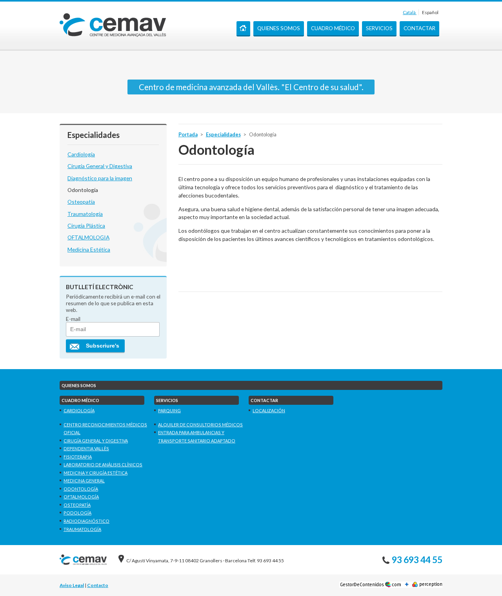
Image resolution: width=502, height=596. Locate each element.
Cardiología (81, 154)
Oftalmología (81, 496)
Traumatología (85, 213)
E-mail (73, 318)
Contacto (97, 585)
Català (410, 12)
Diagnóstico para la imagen (99, 178)
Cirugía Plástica (86, 225)
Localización (269, 410)
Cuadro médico (333, 28)
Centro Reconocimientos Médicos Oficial (105, 428)
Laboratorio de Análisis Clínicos (103, 464)
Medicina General (84, 480)
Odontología (82, 190)
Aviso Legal (72, 585)
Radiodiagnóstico (86, 521)
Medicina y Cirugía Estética (95, 472)
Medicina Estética (88, 249)
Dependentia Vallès (86, 448)
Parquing (169, 410)
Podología (77, 512)
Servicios (379, 28)
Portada (243, 28)
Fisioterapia (78, 456)
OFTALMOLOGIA (88, 237)
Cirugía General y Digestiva (99, 166)
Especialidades (223, 135)
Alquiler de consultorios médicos (200, 424)
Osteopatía (81, 201)
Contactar (419, 28)
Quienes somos (278, 28)
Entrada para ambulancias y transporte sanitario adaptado (196, 436)
